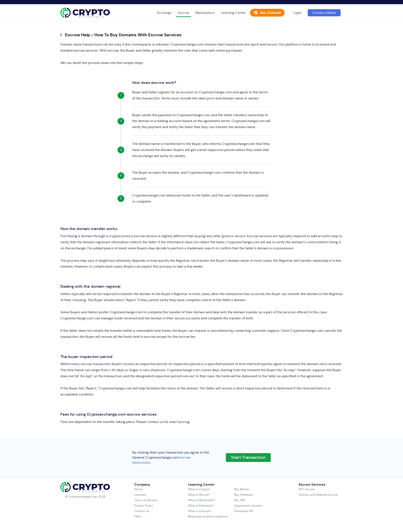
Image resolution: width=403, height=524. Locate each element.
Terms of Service (145, 500)
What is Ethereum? (201, 505)
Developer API (243, 511)
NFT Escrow (307, 489)
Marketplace (205, 13)
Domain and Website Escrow (318, 495)
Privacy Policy (143, 505)
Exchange (164, 13)
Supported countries (248, 505)
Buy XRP (239, 500)
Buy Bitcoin (241, 489)
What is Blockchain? (201, 500)
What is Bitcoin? (199, 495)
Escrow (183, 13)
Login (297, 13)
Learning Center (233, 13)
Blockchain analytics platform (208, 516)
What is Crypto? (199, 489)
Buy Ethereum (243, 495)
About (138, 489)
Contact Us (141, 511)
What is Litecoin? (199, 511)
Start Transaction (248, 457)
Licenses (140, 495)
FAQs (137, 516)
